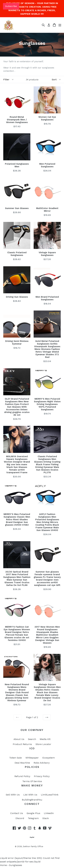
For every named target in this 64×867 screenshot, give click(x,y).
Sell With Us (13, 794)
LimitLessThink (49, 794)
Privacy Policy (42, 776)
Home (3, 865)
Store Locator (43, 744)
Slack (45, 818)
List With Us (30, 794)
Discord (19, 818)
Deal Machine (22, 762)
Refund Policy (22, 776)
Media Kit (45, 739)
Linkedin (49, 813)
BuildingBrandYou (32, 799)
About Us (19, 739)
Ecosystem (48, 757)
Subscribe (11, 6)
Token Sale (15, 757)
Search (32, 739)
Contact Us (16, 813)
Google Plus (33, 813)
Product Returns (22, 744)
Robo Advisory (42, 762)
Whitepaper (32, 757)
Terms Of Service (32, 781)
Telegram (33, 818)
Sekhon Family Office (33, 846)
